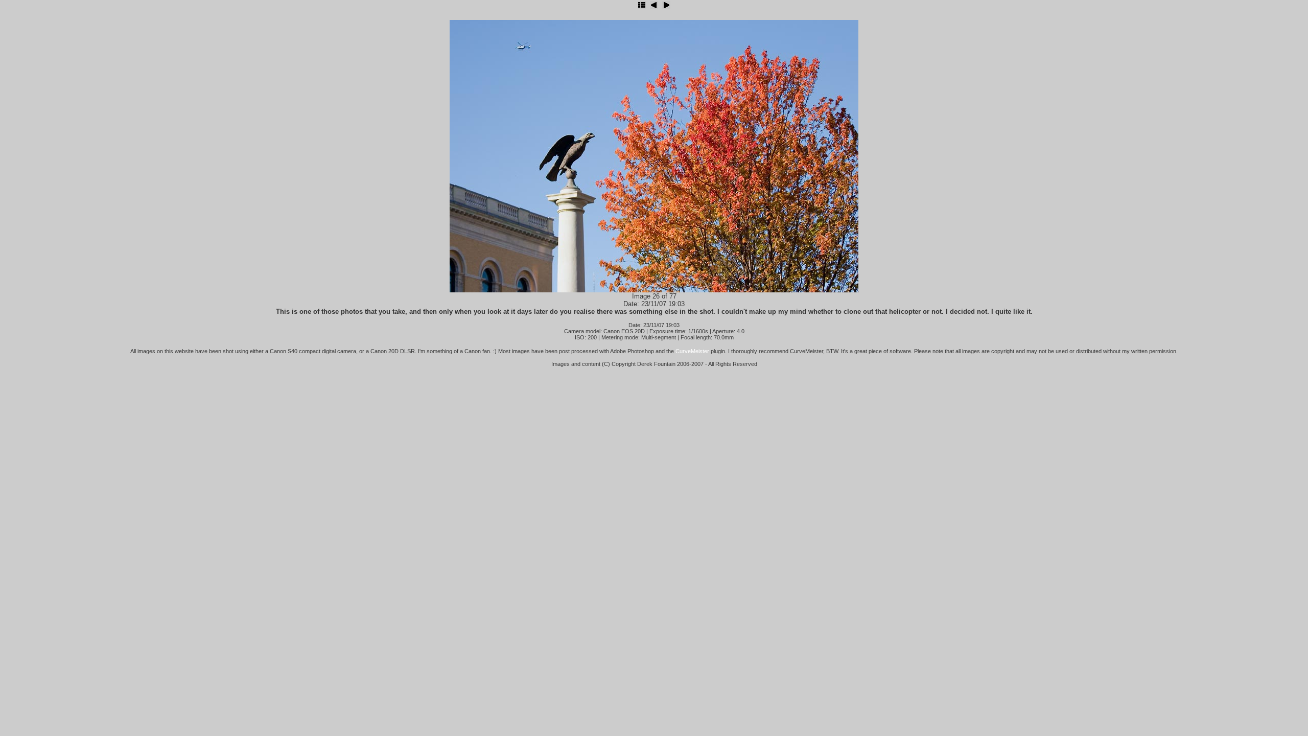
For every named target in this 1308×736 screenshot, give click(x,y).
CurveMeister (692, 351)
